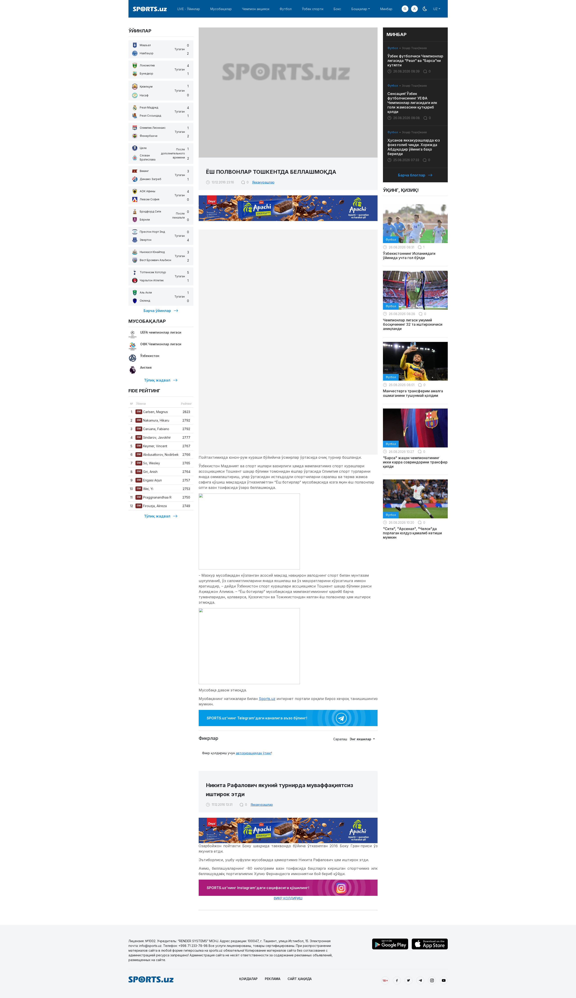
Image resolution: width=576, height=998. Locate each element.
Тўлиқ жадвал (157, 380)
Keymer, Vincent (152, 446)
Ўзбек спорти (312, 9)
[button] (414, 8)
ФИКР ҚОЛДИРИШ (288, 898)
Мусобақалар (221, 9)
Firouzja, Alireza (152, 506)
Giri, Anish (147, 472)
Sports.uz (267, 698)
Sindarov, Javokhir (154, 437)
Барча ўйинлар (157, 310)
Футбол (286, 9)
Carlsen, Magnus (152, 412)
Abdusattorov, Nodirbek (158, 454)
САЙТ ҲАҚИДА (300, 979)
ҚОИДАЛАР (248, 979)
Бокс (337, 9)
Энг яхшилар (361, 739)
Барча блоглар (411, 175)
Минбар (386, 9)
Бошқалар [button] (359, 9)
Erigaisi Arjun (149, 480)
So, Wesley (148, 463)
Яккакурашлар (263, 182)
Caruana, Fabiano (153, 429)
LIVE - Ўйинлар (189, 9)
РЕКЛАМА (272, 979)
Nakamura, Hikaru (153, 420)
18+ (385, 980)
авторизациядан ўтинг (253, 753)
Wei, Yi (145, 489)
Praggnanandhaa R (154, 497)
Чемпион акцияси (255, 9)
